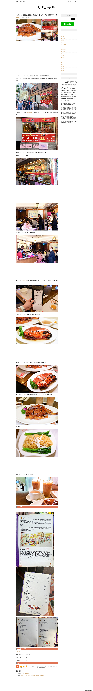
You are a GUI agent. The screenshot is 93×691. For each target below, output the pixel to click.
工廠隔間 (62, 107)
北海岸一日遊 (73, 82)
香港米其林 (29, 112)
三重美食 (66, 82)
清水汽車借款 (69, 122)
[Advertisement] (37, 58)
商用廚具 (63, 109)
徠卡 (68, 88)
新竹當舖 (69, 116)
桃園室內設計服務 (71, 109)
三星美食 (73, 81)
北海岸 (69, 82)
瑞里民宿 (62, 103)
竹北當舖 (72, 116)
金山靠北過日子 (73, 98)
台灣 (61, 42)
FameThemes (75, 686)
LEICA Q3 (62, 81)
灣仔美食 (28, 675)
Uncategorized (63, 34)
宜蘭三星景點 (68, 85)
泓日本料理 (67, 92)
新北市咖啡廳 (63, 49)
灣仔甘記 (23, 675)
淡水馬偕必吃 (72, 92)
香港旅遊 (27, 673)
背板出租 (64, 105)
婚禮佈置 (66, 104)
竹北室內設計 (65, 114)
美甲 (61, 62)
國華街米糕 (69, 84)
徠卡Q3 (71, 88)
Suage (65, 81)
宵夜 (73, 85)
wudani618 (22, 17)
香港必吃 (37, 675)
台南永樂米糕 (64, 84)
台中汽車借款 (71, 105)
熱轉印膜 (69, 103)
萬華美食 (65, 98)
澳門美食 (70, 94)
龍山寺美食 (66, 100)
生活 (24, 1)
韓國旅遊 (62, 68)
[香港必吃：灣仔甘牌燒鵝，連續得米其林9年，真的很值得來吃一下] (37, 30)
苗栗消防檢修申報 (71, 119)
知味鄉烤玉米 (64, 96)
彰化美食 (62, 47)
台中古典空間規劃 (71, 113)
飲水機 (67, 105)
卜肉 (61, 84)
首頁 (17, 1)
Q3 (64, 81)
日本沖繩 (62, 55)
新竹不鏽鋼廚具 (69, 108)
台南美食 (62, 40)
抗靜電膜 (65, 103)
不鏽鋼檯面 (64, 108)
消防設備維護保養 (65, 119)
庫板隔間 (74, 105)
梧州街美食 (73, 90)
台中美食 (62, 36)
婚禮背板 (69, 104)
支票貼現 (73, 103)
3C (61, 32)
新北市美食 (63, 51)
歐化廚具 (66, 109)
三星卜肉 (68, 81)
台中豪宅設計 (65, 113)
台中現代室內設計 (70, 112)
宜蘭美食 (62, 46)
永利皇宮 (65, 92)
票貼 (71, 103)
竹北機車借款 (66, 117)
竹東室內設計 (70, 114)
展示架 (74, 114)
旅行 (17, 17)
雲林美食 (62, 66)
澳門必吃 (66, 94)
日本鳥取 (62, 57)
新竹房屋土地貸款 (72, 117)
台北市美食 (63, 38)
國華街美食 (72, 84)
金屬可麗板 (72, 107)
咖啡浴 (67, 84)
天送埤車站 (64, 85)
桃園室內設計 (66, 111)
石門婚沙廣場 (68, 96)
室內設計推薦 (71, 111)
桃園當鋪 (66, 116)
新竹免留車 (65, 118)
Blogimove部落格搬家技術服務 (87, 690)
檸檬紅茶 (62, 92)
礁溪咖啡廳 (71, 96)
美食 (21, 1)
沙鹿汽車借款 (65, 121)
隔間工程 (65, 107)
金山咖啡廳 (69, 98)
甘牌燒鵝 (24, 280)
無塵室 (68, 107)
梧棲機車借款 (64, 122)
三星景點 (70, 81)
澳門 (61, 59)
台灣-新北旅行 (63, 44)
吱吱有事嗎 (46, 7)
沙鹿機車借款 (70, 121)
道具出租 (73, 104)
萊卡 (61, 98)
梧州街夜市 (67, 90)
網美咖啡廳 (74, 96)
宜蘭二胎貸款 (69, 118)
